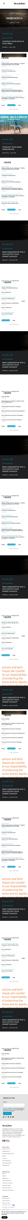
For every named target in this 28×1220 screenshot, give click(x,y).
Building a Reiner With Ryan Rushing (11, 83)
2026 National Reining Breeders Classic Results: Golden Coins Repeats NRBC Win (12, 91)
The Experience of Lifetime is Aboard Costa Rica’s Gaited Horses (13, 402)
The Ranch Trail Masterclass (9, 71)
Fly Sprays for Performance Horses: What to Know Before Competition (13, 98)
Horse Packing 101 (6, 292)
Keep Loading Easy (7, 307)
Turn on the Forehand (7, 313)
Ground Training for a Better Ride (10, 303)
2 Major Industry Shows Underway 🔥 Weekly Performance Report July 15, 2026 (13, 64)
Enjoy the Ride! (5, 396)
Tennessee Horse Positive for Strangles (12, 419)
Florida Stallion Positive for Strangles (11, 406)
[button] (3, 33)
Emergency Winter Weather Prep (10, 203)
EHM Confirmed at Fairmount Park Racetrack (13, 411)
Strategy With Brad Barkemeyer (10, 77)
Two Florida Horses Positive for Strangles (12, 415)
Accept (4, 1217)
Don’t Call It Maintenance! (8, 298)
